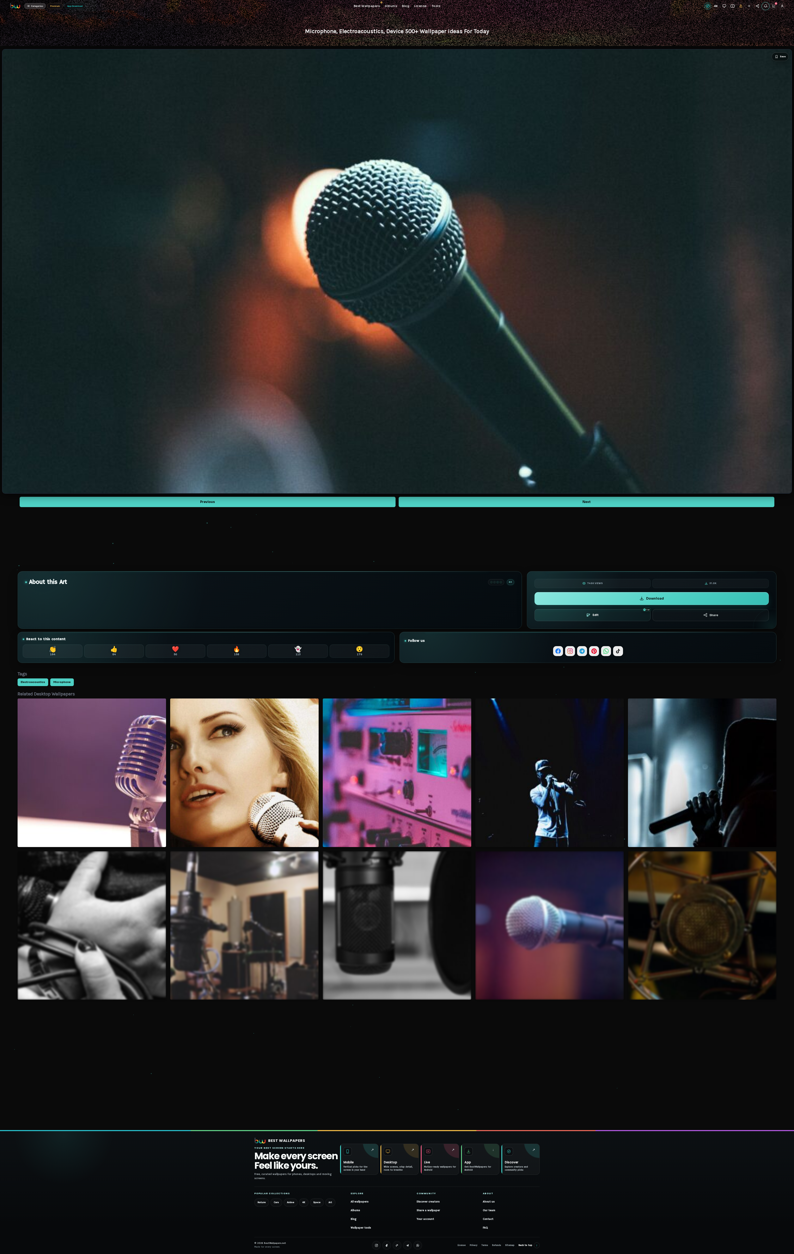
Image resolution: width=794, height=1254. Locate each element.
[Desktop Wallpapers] (724, 6)
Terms (485, 1245)
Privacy (473, 1245)
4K (303, 1202)
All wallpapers (359, 1202)
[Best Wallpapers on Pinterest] (397, 1245)
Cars (276, 1202)
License (462, 1245)
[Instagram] (570, 651)
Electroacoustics (33, 682)
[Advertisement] (397, 539)
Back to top (528, 1245)
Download (655, 598)
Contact (488, 1219)
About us (489, 1202)
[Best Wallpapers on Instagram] (376, 1245)
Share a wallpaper (428, 1210)
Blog (353, 1219)
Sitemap (509, 1245)
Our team (489, 1210)
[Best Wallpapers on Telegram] (407, 1245)
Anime (290, 1202)
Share (713, 615)
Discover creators (428, 1202)
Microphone (62, 682)
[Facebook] (558, 651)
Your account (425, 1219)
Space (316, 1202)
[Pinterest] (594, 651)
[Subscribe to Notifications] (765, 6)
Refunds (496, 1245)
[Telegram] (582, 651)
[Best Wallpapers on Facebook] (386, 1245)
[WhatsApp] (606, 651)
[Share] (757, 6)
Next (586, 502)
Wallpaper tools (361, 1228)
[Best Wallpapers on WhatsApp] (417, 1245)
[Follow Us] (749, 6)
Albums (355, 1210)
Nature (262, 1202)
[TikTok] (618, 651)
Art (330, 1202)
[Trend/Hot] (740, 6)
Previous (207, 502)
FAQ (485, 1228)
